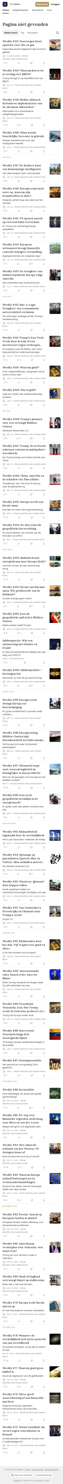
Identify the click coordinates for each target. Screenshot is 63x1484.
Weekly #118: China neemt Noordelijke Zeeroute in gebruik (23, 134)
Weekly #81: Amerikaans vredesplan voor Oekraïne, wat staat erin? (22, 1247)
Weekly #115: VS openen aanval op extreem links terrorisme (22, 220)
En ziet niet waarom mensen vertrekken (23, 1310)
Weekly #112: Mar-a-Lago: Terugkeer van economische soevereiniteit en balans (20, 308)
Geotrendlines (16, 659)
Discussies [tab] (32, 32)
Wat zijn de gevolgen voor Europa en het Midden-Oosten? (23, 778)
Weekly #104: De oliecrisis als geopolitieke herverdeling (21, 526)
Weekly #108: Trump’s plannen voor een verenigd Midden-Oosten (22, 422)
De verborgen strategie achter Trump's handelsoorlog (22, 318)
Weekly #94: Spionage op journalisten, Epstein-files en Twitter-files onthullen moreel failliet (22, 858)
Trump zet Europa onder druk (17, 1015)
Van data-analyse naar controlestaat (21, 173)
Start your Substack (23, 1475)
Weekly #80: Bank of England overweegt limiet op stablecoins (23, 1278)
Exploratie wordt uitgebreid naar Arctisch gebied (24, 50)
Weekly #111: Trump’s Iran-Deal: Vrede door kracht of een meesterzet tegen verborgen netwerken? (23, 341)
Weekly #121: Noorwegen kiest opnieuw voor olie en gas (22, 43)
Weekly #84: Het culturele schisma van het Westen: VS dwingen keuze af (20, 1148)
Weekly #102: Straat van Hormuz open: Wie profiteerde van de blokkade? (23, 590)
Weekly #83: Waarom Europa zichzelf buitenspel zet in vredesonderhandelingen (21, 1178)
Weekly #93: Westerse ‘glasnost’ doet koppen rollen (23, 883)
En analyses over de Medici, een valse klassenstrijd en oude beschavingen (22, 350)
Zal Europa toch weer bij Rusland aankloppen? (19, 746)
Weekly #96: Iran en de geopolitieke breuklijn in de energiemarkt (20, 798)
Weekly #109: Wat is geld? (19, 390)
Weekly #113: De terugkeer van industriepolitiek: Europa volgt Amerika (22, 275)
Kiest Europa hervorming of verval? (21, 1156)
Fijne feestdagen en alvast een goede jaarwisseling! (21, 1095)
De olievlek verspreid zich (15, 866)
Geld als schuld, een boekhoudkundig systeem (22, 395)
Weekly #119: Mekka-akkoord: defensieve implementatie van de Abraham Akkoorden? (22, 103)
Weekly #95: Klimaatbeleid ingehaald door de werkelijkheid (23, 833)
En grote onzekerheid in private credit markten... (22, 713)
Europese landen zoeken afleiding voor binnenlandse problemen (22, 1224)
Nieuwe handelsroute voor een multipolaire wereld (18, 142)
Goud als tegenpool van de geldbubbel (22, 1375)
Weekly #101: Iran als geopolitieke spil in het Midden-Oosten (23, 617)
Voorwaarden (38, 1469)
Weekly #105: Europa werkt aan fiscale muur (22, 503)
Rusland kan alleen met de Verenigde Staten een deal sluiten (21, 1188)
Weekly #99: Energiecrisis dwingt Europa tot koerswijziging (19, 703)
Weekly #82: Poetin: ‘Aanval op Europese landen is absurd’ (22, 1216)
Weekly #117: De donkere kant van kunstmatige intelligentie (21, 167)
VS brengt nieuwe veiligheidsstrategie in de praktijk (23, 1043)
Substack (17, 1480)
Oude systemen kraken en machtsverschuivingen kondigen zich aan (24, 891)
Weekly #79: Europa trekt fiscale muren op (23, 1304)
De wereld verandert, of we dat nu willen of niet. (23, 1348)
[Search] (57, 33)
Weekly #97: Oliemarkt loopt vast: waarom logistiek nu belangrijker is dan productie (21, 769)
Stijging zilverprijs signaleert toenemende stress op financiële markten (19, 1407)
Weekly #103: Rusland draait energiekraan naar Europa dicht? (24, 559)
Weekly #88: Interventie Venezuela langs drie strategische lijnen (18, 1034)
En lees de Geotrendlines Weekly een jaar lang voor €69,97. (24, 653)
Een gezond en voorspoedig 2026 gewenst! (20, 1066)
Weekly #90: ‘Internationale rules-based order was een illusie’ (20, 974)
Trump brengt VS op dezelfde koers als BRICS (22, 80)
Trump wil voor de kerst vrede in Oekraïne (19, 1256)
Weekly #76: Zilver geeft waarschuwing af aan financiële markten (23, 1398)
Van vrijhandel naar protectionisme (20, 282)
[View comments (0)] (19, 63)
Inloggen (55, 4)
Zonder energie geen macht (17, 598)
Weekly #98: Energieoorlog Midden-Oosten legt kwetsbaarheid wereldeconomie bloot (23, 736)
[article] (31, 52)
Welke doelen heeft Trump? (16, 625)
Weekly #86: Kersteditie (18, 1089)
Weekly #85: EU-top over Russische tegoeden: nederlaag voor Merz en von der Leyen (22, 1118)
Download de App (44, 1475)
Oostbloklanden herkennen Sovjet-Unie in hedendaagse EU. (23, 1440)
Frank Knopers (22, 85)
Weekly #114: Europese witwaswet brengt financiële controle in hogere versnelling (22, 248)
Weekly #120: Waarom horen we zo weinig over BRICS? (23, 72)
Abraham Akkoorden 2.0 (15, 430)
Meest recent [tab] (11, 32)
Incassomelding (52, 1469)
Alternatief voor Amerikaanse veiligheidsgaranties (17, 112)
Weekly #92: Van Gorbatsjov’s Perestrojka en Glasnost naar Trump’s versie (21, 911)
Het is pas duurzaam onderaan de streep (23, 839)
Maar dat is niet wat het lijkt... (17, 1284)
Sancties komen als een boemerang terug (21, 567)
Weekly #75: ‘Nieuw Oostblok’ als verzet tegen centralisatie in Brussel (23, 1430)
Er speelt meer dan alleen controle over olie (23, 808)
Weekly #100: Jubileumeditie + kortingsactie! (22, 671)
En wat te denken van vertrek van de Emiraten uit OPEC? (21, 534)
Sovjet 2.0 (7, 919)
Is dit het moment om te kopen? (19, 952)
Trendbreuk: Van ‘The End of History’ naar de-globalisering (21, 485)
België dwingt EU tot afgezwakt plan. (21, 1126)
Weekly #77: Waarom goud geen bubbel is (22, 1369)
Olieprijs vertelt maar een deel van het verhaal (22, 201)
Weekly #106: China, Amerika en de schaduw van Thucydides (23, 477)
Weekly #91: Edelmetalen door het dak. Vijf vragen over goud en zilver (23, 944)
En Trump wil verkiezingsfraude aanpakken (19, 227)
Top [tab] (22, 32)
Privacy (28, 1469)
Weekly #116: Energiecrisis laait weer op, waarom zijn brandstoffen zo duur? (23, 192)
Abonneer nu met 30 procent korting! (22, 677)
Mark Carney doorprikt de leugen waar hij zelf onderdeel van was (22, 984)
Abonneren (42, 4)
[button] (6, 10)
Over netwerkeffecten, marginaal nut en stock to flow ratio (23, 373)
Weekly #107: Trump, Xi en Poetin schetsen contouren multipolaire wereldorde (24, 449)
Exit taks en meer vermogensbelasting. (22, 509)
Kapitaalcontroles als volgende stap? (21, 255)
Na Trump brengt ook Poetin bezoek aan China (23, 459)
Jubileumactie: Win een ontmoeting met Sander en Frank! (19, 644)
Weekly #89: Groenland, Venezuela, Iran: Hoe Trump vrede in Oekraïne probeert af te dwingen (23, 1007)
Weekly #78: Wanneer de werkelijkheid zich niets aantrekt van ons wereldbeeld (24, 1339)
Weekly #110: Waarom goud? (20, 367)
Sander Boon (21, 59)
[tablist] (20, 33)
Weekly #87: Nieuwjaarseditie (21, 1060)
